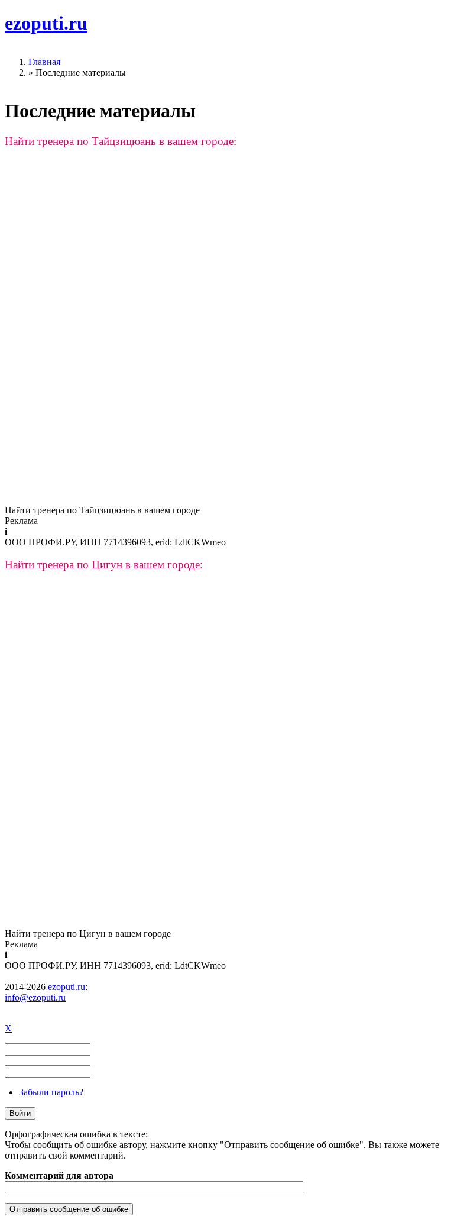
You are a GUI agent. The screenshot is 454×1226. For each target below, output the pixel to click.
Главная (44, 62)
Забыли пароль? (51, 1092)
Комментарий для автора (59, 1175)
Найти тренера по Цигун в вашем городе (88, 934)
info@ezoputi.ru (35, 997)
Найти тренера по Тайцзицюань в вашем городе (102, 510)
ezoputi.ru (46, 23)
